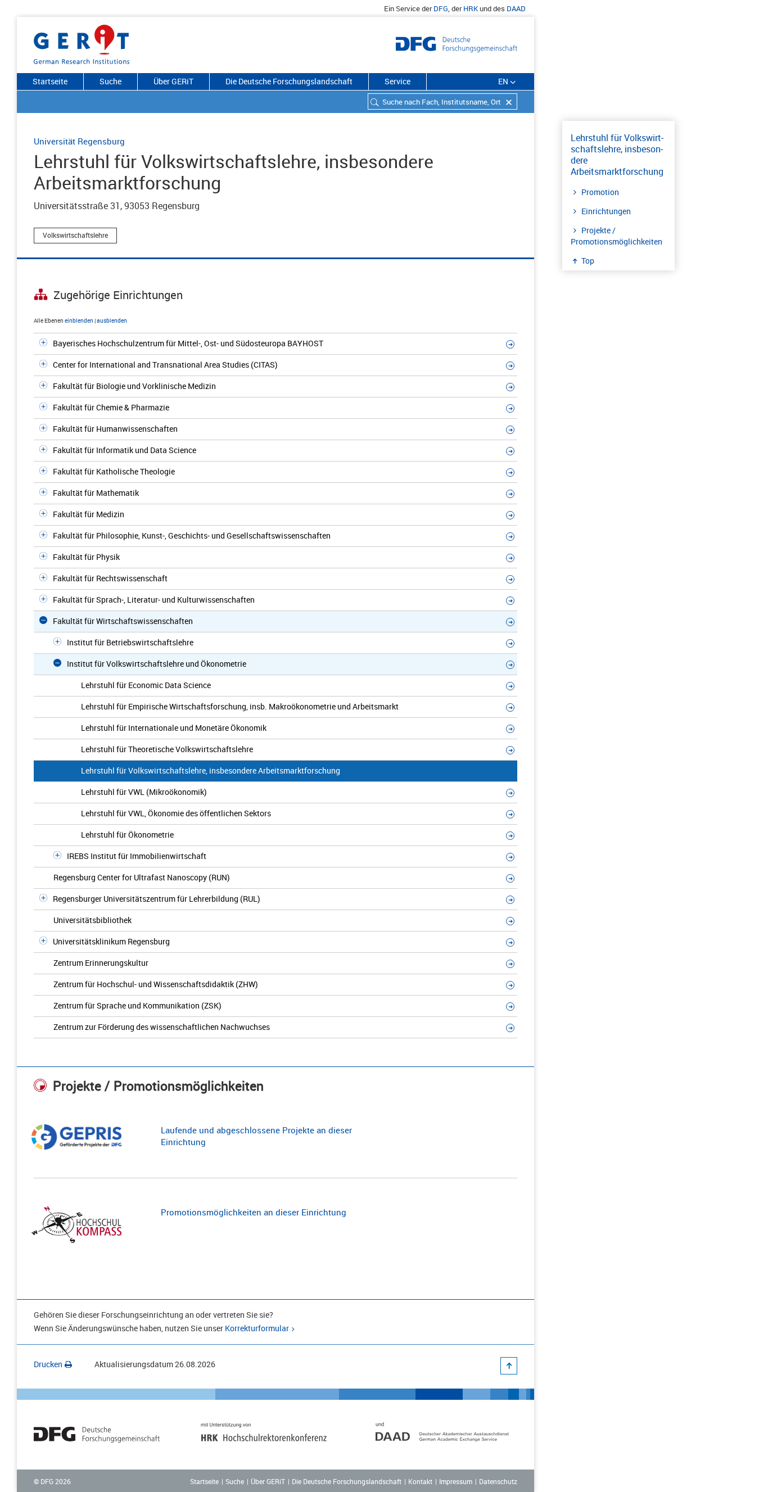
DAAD (516, 8)
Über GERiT (173, 81)
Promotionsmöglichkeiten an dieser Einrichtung (253, 1212)
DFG (440, 8)
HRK (470, 8)
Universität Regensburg (79, 141)
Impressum (455, 1481)
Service (397, 81)
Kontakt (420, 1481)
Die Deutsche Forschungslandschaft (289, 81)
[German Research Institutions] (81, 42)
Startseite (50, 81)
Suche (110, 81)
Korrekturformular (257, 1328)
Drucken (48, 1364)
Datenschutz (498, 1481)
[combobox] (442, 101)
